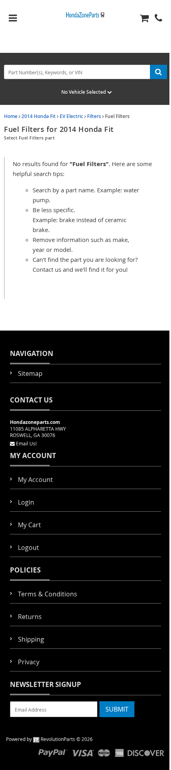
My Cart (29, 524)
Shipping (31, 639)
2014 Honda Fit (38, 116)
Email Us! (26, 443)
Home (10, 116)
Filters (94, 116)
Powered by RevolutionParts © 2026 (49, 739)
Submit (116, 709)
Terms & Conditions (47, 594)
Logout (28, 547)
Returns (30, 616)
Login (26, 502)
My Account (35, 479)
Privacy (28, 662)
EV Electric (71, 116)
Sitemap (30, 373)
